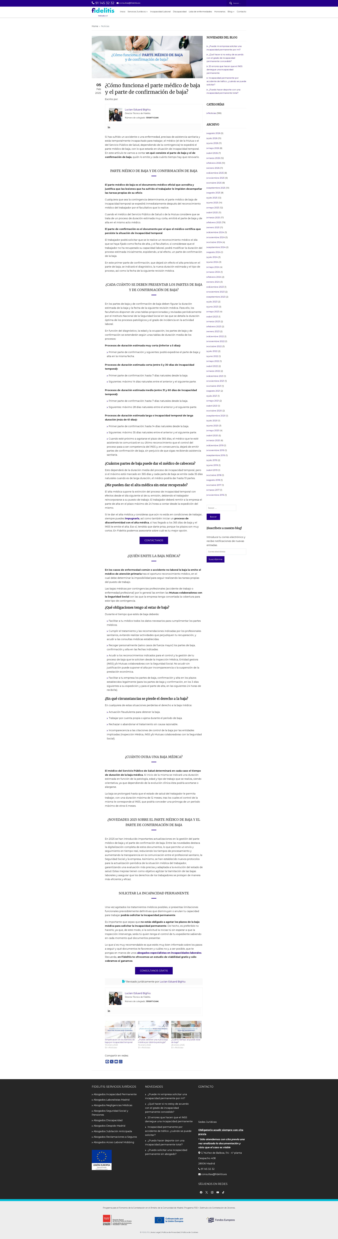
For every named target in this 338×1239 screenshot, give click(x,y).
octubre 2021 (214, 386)
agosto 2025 (214, 192)
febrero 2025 (214, 222)
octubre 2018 (214, 475)
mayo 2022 (213, 361)
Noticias (105, 26)
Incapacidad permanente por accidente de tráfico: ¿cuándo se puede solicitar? (226, 81)
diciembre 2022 (216, 336)
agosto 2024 (214, 252)
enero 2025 (214, 227)
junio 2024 (213, 262)
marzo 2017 (214, 490)
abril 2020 (213, 435)
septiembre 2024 (217, 247)
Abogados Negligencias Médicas (113, 1105)
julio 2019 (212, 460)
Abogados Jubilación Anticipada (113, 1131)
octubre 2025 (215, 183)
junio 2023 (213, 306)
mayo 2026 (213, 148)
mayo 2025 (213, 207)
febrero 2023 (214, 326)
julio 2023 (212, 301)
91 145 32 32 (104, 3)
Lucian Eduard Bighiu (173, 981)
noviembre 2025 (216, 178)
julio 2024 (213, 257)
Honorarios (219, 11)
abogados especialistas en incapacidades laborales (169, 952)
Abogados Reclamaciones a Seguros (115, 1136)
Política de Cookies (189, 1232)
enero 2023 (214, 331)
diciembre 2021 (215, 376)
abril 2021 (212, 406)
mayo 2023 (213, 311)
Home (95, 26)
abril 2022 (213, 366)
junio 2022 (213, 356)
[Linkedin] (109, 127)
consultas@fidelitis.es (129, 3)
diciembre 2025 (216, 173)
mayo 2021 (213, 400)
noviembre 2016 (216, 495)
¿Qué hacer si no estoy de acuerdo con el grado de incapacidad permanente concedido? (225, 57)
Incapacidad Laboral (160, 11)
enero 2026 (214, 168)
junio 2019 (213, 465)
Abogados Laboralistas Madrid (112, 1099)
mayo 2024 (213, 267)
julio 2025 (212, 197)
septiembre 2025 (216, 188)
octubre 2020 (215, 410)
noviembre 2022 (216, 341)
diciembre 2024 (216, 232)
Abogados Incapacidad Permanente (115, 1094)
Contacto (241, 11)
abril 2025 (213, 212)
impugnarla (132, 518)
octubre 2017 (214, 485)
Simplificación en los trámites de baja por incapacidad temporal (120, 1040)
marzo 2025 (214, 217)
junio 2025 (213, 202)
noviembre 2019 (216, 450)
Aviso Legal (155, 1232)
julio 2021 (212, 396)
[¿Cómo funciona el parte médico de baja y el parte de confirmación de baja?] (147, 56)
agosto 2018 (214, 480)
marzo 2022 (214, 371)
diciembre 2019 (216, 445)
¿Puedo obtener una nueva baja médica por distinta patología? (153, 1040)
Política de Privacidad (171, 1232)
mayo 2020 (213, 430)
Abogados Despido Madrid (109, 1125)
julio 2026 (212, 138)
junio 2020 (213, 425)
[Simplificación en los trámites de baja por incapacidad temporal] (120, 1029)
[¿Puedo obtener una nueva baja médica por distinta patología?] (153, 1029)
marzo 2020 (214, 440)
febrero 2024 (214, 277)
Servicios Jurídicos (137, 11)
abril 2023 (213, 316)
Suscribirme (215, 559)
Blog (230, 11)
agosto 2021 (214, 391)
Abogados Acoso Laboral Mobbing (114, 1142)
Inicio (122, 11)
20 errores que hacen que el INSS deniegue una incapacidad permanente (224, 69)
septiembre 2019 (216, 455)
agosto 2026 (214, 133)
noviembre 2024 (216, 237)
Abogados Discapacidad (108, 1120)
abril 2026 (213, 153)
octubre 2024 (215, 242)
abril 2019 (213, 470)
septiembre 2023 (216, 297)
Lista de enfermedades (200, 11)
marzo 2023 (214, 321)
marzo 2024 (214, 272)
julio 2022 (212, 351)
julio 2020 (213, 420)
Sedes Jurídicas (207, 1122)
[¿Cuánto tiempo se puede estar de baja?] (186, 1029)
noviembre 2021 (216, 381)
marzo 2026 (214, 158)
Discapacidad (179, 11)
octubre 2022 (215, 346)
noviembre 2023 (216, 291)
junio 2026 (213, 143)
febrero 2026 (214, 163)
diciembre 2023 (216, 287)
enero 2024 (214, 282)
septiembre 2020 (217, 415)
